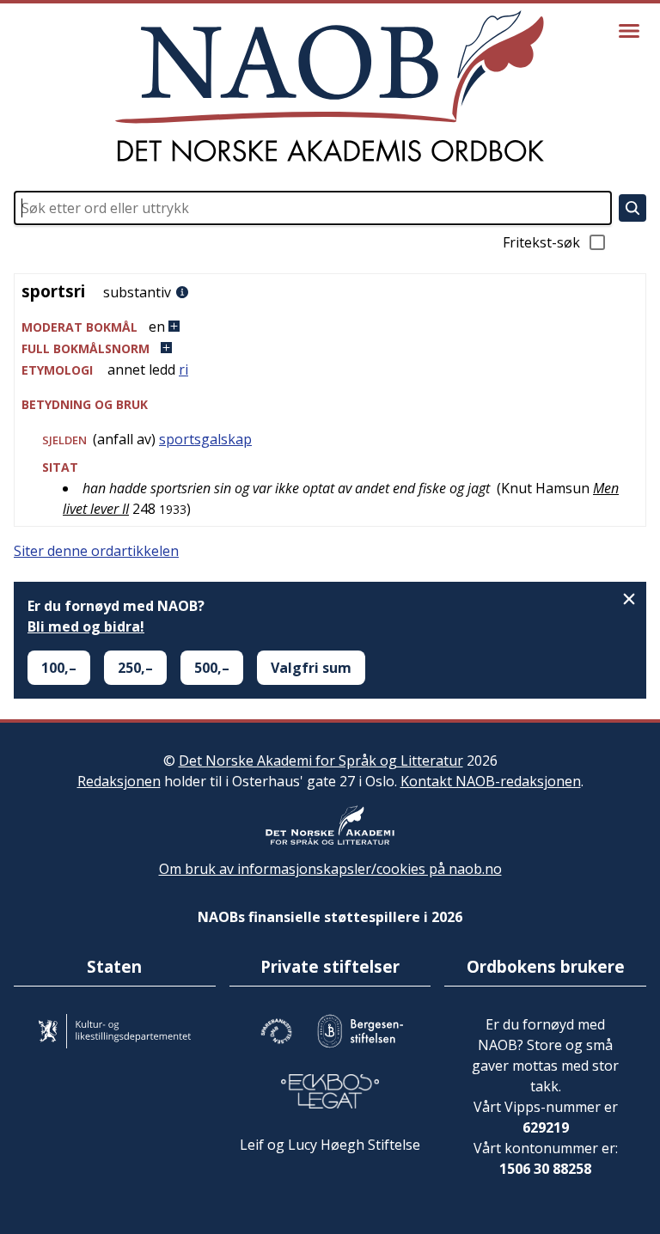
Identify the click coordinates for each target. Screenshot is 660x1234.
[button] (330, 327)
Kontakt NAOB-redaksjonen (490, 781)
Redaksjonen (119, 781)
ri (183, 369)
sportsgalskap (205, 439)
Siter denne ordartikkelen (96, 550)
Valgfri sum (311, 667)
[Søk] (632, 208)
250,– (135, 667)
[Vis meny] (629, 31)
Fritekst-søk (541, 242)
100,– (58, 667)
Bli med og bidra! (86, 626)
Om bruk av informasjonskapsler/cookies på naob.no (330, 868)
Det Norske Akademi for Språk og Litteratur (321, 760)
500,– (211, 667)
